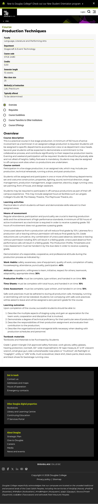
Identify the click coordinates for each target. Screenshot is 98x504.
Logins (83, 12)
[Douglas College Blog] (26, 469)
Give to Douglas (15, 440)
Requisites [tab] (13, 110)
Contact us (12, 379)
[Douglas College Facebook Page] (8, 469)
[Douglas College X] (12, 469)
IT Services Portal (15, 419)
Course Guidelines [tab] (17, 115)
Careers (11, 444)
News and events (16, 451)
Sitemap (57, 479)
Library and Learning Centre (21, 411)
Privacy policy (44, 479)
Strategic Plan (14, 436)
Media (10, 448)
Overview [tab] (13, 105)
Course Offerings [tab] (16, 125)
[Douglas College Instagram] (3, 469)
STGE (7, 21)
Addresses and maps (17, 383)
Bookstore (12, 408)
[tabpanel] (50, 246)
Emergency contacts (18, 390)
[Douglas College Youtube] (21, 469)
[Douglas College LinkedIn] (17, 469)
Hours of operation (16, 386)
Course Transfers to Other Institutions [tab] (25, 120)
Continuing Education (18, 415)
